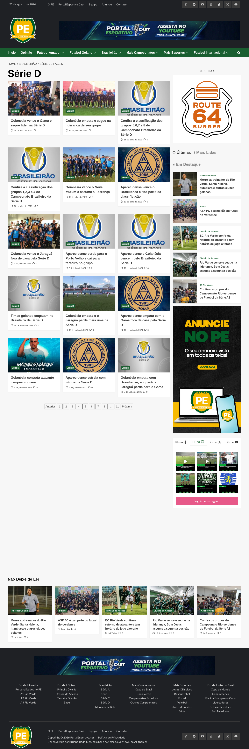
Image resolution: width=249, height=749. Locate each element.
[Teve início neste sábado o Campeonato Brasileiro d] (207, 461)
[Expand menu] (63, 52)
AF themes (140, 741)
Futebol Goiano (81, 52)
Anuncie (107, 4)
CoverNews (122, 741)
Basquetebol (182, 694)
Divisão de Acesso (209, 231)
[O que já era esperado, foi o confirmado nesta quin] (228, 461)
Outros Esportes (182, 707)
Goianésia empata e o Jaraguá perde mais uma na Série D (87, 320)
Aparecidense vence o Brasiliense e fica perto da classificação (141, 191)
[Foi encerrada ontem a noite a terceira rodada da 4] (207, 482)
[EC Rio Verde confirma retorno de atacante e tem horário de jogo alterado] (185, 237)
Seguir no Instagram (207, 501)
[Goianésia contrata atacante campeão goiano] (34, 355)
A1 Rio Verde (28, 694)
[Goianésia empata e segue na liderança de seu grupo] (89, 98)
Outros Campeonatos (143, 702)
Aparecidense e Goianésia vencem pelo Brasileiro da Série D (141, 258)
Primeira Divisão (66, 689)
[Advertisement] (124, 544)
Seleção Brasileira (220, 707)
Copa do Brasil (143, 689)
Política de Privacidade (111, 737)
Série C (105, 698)
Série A (105, 689)
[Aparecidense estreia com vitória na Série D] (89, 355)
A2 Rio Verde (28, 698)
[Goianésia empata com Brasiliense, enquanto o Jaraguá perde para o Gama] (144, 355)
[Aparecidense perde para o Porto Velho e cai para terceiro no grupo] (89, 231)
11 (117, 406)
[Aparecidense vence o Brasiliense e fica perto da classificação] (144, 164)
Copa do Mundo (220, 689)
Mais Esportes (174, 52)
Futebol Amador (49, 52)
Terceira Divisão (67, 698)
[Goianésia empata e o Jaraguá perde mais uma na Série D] (89, 293)
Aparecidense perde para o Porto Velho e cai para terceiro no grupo (86, 258)
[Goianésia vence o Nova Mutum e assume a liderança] (89, 164)
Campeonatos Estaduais (144, 698)
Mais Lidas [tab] (205, 152)
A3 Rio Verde (206, 285)
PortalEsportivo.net (82, 737)
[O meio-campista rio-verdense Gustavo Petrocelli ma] (185, 461)
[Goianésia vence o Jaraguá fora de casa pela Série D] (34, 231)
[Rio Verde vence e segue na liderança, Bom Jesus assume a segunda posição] (185, 264)
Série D (15, 111)
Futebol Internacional (209, 52)
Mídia (182, 711)
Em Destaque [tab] (188, 164)
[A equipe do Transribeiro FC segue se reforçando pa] (185, 482)
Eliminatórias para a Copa (220, 698)
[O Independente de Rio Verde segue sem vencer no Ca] (228, 482)
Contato (121, 4)
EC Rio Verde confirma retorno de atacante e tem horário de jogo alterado (217, 239)
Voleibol (182, 702)
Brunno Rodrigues (80, 741)
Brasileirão (109, 52)
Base (67, 702)
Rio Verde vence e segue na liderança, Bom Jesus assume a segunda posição (218, 266)
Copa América (220, 694)
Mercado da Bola (105, 707)
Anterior (50, 406)
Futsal (203, 207)
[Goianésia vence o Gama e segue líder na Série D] (34, 98)
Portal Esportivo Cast (71, 4)
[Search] (238, 53)
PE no (179, 442)
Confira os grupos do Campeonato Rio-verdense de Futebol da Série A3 (218, 293)
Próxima (127, 406)
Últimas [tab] (183, 152)
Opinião (26, 52)
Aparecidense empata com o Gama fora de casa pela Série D (143, 320)
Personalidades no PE (28, 689)
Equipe (93, 4)
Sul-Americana (220, 711)
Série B (105, 694)
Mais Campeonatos (140, 52)
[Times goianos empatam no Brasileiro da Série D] (34, 293)
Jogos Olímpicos (182, 689)
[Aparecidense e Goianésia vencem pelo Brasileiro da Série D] (144, 231)
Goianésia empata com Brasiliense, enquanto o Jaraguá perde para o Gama (142, 382)
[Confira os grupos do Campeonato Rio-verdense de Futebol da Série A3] (185, 291)
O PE (51, 4)
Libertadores (220, 702)
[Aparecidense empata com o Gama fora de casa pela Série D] (144, 293)
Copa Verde (144, 694)
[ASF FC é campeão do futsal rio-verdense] (185, 210)
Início (12, 52)
